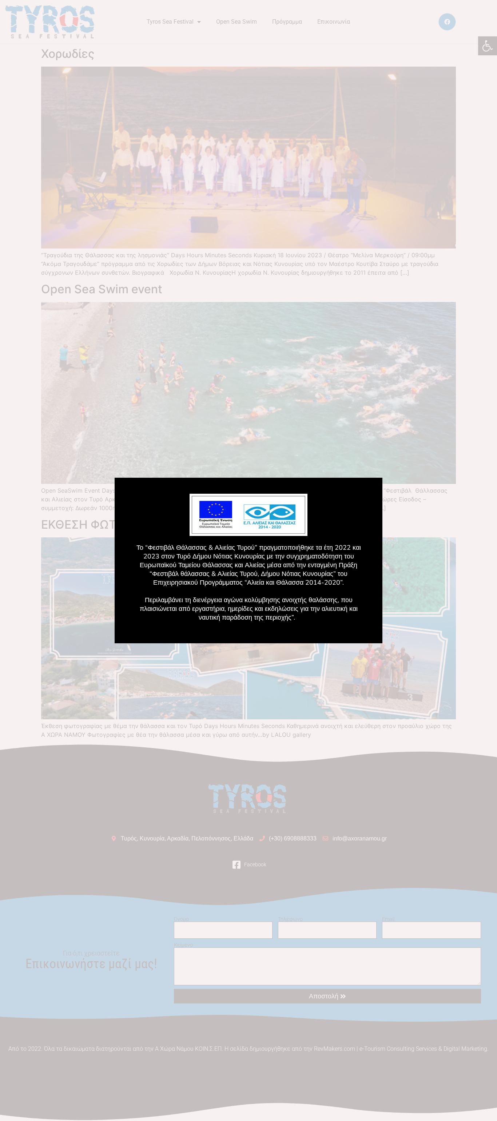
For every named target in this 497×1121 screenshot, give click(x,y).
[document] (248, 560)
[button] (332, 507)
